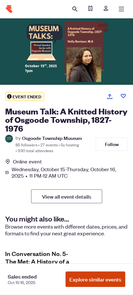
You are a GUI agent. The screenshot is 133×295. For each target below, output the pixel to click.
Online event (27, 161)
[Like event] (123, 96)
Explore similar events (95, 279)
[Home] (9, 9)
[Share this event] (109, 96)
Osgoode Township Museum (52, 138)
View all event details (66, 196)
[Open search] (74, 9)
